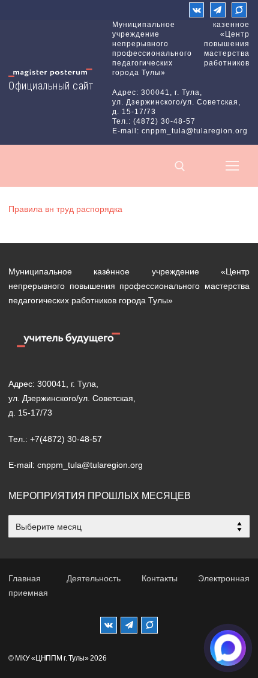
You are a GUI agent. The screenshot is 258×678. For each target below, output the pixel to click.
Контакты (160, 578)
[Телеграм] (217, 9)
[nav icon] (232, 166)
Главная (24, 578)
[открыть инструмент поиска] (180, 166)
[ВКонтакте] (196, 9)
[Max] (239, 9)
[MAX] (149, 625)
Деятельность (94, 578)
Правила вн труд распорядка (65, 209)
